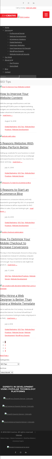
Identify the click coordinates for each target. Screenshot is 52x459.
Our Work (8, 57)
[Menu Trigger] (46, 14)
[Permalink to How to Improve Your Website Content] (15, 87)
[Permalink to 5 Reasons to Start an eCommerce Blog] (15, 183)
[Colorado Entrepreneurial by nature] (18, 447)
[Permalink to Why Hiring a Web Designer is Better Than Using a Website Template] (18, 289)
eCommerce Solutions (18, 39)
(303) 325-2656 (31, 8)
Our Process (14, 63)
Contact (7, 72)
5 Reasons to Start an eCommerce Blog (14, 192)
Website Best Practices (20, 276)
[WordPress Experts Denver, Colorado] (18, 399)
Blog (6, 69)
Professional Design (17, 33)
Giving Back (14, 66)
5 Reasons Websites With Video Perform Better (16, 145)
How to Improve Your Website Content (14, 96)
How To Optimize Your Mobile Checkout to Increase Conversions (15, 243)
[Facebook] (23, 3)
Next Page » (4, 355)
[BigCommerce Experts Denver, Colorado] (18, 406)
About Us (8, 60)
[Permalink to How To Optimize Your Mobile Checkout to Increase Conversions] (11, 232)
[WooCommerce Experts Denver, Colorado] (18, 422)
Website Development (18, 36)
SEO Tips (21, 127)
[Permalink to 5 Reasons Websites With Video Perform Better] (8, 136)
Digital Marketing (16, 42)
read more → (8, 115)
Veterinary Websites (17, 45)
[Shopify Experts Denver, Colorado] (18, 414)
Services (8, 30)
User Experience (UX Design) (20, 48)
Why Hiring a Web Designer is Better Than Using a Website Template (17, 299)
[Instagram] (28, 3)
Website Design (18, 176)
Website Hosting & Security (19, 54)
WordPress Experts (17, 51)
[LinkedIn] (33, 3)
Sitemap (19, 435)
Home (7, 27)
